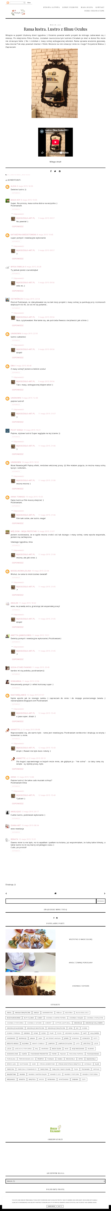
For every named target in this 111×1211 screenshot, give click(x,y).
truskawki (86, 1069)
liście (9, 1048)
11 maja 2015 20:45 (41, 667)
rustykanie (24, 1064)
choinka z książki (76, 1018)
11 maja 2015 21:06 (47, 446)
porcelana (11, 1059)
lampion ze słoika (65, 1043)
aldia (13, 186)
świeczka (10, 1069)
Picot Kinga (17, 430)
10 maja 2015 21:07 (46, 531)
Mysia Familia (17, 267)
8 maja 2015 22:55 (30, 333)
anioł (9, 1012)
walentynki (11, 1074)
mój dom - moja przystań (24, 531)
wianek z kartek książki (38, 1074)
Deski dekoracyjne (94, 11)
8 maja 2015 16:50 (25, 186)
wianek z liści (55, 1074)
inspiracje (22, 1038)
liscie (96, 1043)
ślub (97, 1064)
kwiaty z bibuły (38, 1043)
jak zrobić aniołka (53, 1038)
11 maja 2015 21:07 (47, 413)
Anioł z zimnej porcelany (81, 963)
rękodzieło (91, 1059)
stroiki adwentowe (47, 1064)
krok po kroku (16, 174)
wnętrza (32, 1079)
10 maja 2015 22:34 (40, 571)
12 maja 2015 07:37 (35, 695)
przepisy (41, 1059)
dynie (36, 1033)
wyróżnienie (64, 1079)
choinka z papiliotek (95, 1018)
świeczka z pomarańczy (27, 1069)
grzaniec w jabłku (72, 1033)
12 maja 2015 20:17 (30, 811)
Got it (60, 1206)
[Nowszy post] (6, 893)
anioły (36, 1012)
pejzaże (63, 1054)
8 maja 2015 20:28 (33, 267)
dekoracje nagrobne (15, 1028)
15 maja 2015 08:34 (30, 825)
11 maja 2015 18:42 (27, 603)
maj (36, 1048)
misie (66, 1048)
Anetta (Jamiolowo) (21, 635)
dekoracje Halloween (94, 1023)
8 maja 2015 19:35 (29, 200)
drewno (27, 1033)
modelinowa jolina (21, 571)
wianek (22, 1074)
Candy (39, 1018)
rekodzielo (70, 1059)
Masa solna (87, 7)
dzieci (44, 1033)
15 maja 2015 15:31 (27, 839)
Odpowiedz (16, 193)
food (59, 1033)
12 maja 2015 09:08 (31, 729)
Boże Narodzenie (13, 1018)
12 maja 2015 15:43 (47, 713)
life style (86, 1043)
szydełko (88, 1064)
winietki (22, 1079)
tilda (76, 1069)
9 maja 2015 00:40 (23, 365)
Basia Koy (15, 200)
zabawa (75, 1079)
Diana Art (16, 825)
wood (41, 1079)
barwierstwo (48, 1012)
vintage (96, 1069)
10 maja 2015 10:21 (32, 430)
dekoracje (78, 1023)
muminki (91, 1048)
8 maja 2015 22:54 (32, 299)
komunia (75, 1038)
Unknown (16, 333)
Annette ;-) (16, 729)
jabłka (32, 1038)
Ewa (13, 365)
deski (71, 1028)
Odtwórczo (17, 299)
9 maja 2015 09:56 (46, 282)
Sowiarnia (16, 681)
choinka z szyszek (34, 1023)
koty (95, 1038)
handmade (11, 1038)
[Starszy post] (104, 893)
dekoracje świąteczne (56, 1028)
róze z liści (11, 1064)
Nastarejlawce (18, 695)
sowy (34, 1064)
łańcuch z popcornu (23, 1048)
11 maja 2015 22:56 (30, 681)
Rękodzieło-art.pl (25, 218)
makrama (45, 1048)
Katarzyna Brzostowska (23, 234)
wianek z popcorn (72, 1074)
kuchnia (25, 1043)
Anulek (14, 603)
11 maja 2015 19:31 (40, 635)
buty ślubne (29, 1018)
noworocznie (12, 1054)
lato (78, 1043)
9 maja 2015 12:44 (30, 398)
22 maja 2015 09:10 (37, 758)
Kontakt (100, 7)
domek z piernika (13, 1033)
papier (54, 1054)
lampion (51, 1043)
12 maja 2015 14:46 (25, 777)
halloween (94, 1033)
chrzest (48, 1023)
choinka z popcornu (15, 1023)
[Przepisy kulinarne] (55, 1133)
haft (85, 1033)
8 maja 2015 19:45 (45, 234)
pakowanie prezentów (39, 1054)
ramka (60, 1059)
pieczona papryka (76, 1054)
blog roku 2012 (82, 1012)
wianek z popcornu (90, 1074)
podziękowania (93, 1054)
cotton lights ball (63, 1023)
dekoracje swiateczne (35, 1028)
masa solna (26, 174)
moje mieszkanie (78, 1048)
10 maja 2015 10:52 (30, 462)
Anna (13, 777)
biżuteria (69, 1012)
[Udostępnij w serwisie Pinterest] (60, 172)
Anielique (16, 811)
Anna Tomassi (18, 497)
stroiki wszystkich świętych (69, 1064)
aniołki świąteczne (22, 1012)
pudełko (50, 1059)
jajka (40, 1038)
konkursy (86, 1038)
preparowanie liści (26, 1059)
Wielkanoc (11, 1079)
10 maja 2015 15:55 (34, 497)
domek (84, 1028)
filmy (52, 1033)
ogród (24, 1054)
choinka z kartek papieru (56, 1018)
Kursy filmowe (70, 7)
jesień (66, 1038)
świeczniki (44, 1069)
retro (81, 1059)
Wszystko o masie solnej (80, 939)
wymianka (51, 1079)
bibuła (59, 1012)
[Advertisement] (55, 1103)
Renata (14, 839)
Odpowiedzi (18, 214)
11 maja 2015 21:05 (47, 586)
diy (8, 174)
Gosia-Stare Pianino (21, 667)
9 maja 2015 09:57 (46, 218)
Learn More (51, 1206)
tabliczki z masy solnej (61, 1069)
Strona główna (51, 7)
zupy (84, 1079)
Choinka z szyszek (80, 986)
